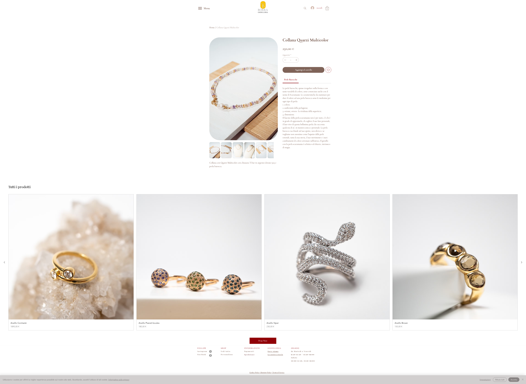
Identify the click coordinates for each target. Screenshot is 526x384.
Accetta (514, 379)
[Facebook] (210, 355)
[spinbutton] (291, 59)
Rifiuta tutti (499, 379)
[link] (290, 79)
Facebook (201, 354)
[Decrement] (285, 59)
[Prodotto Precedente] (4, 262)
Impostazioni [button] (485, 379)
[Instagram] (210, 351)
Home (212, 27)
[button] (327, 8)
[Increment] (296, 59)
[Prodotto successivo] (521, 262)
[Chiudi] (522, 379)
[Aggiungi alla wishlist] (328, 70)
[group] (263, 262)
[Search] (305, 8)
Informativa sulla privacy (118, 379)
